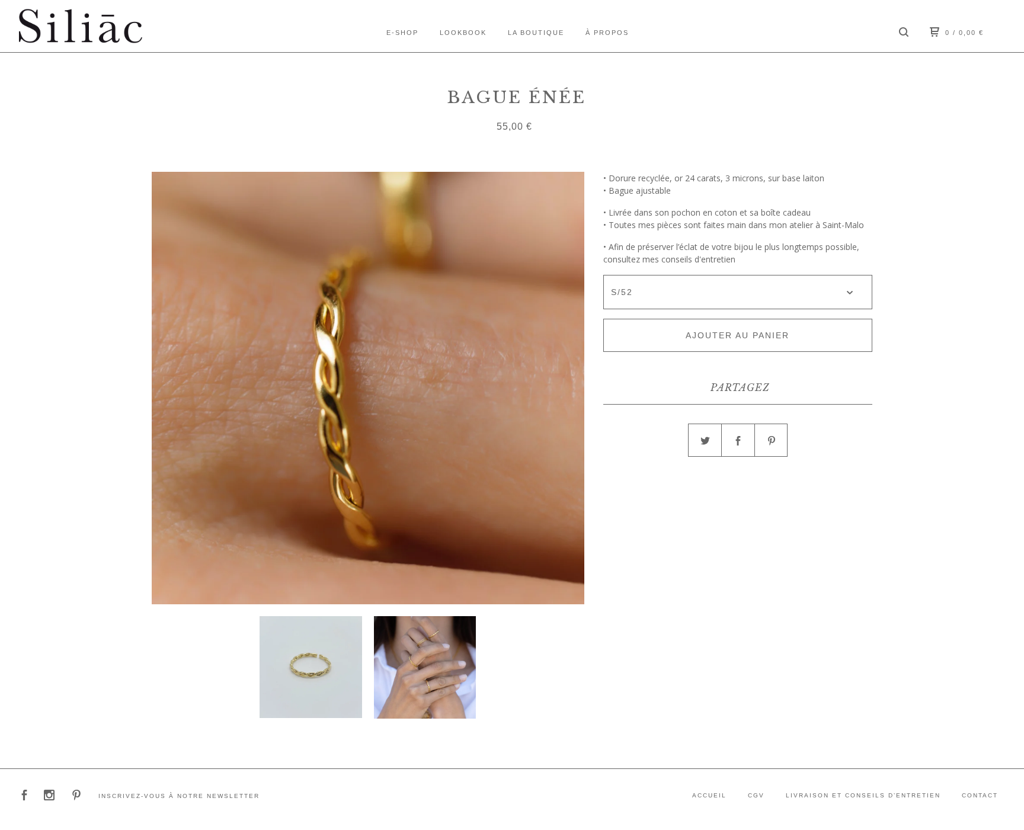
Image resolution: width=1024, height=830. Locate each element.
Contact (980, 795)
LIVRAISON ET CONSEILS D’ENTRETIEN (863, 795)
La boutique (536, 32)
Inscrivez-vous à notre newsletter (179, 796)
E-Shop (402, 32)
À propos (607, 32)
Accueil (709, 795)
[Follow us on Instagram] (49, 796)
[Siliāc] (80, 26)
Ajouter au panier (737, 335)
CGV (756, 795)
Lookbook (463, 32)
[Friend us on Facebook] (24, 796)
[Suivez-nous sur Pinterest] (76, 796)
